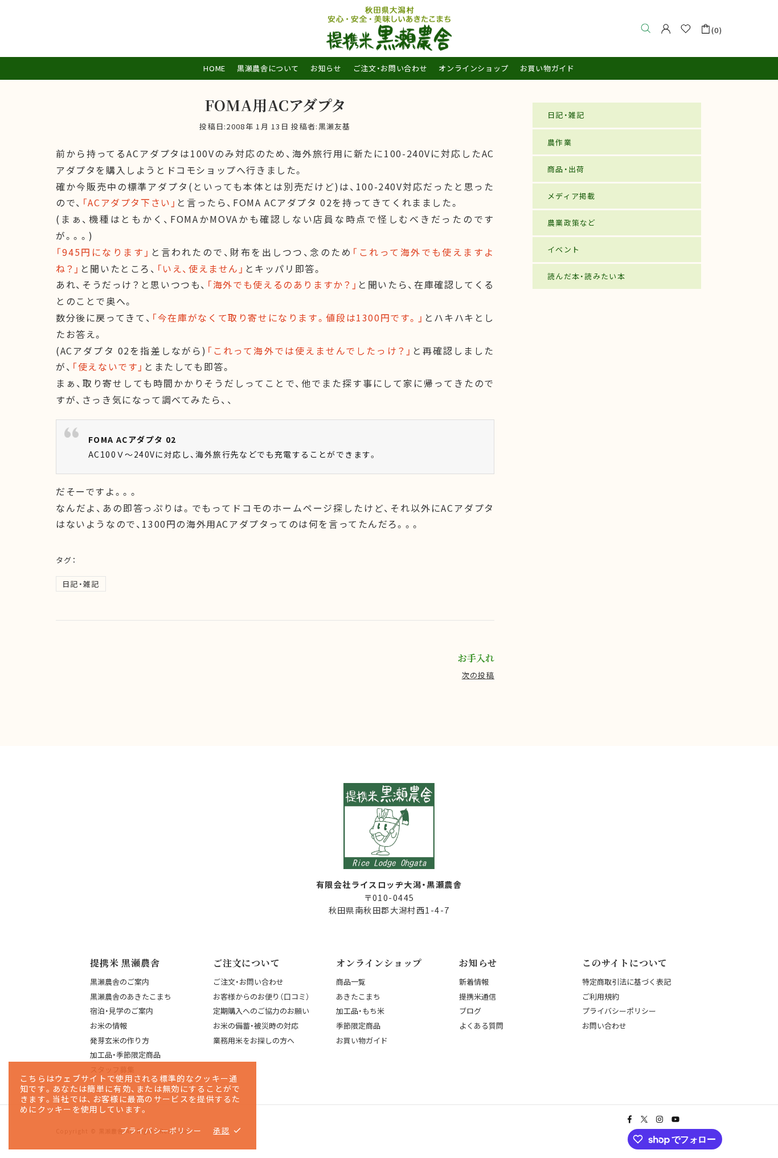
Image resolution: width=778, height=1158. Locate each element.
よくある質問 (481, 1025)
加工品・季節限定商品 (125, 1054)
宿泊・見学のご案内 (121, 1011)
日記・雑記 (81, 583)
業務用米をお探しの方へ (253, 1040)
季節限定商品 (358, 1025)
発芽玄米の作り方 (119, 1040)
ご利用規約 (600, 996)
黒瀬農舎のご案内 (119, 981)
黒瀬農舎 (389, 28)
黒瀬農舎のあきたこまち (130, 996)
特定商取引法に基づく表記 (626, 981)
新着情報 (474, 981)
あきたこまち (358, 996)
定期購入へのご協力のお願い (261, 1011)
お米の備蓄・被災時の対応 (255, 1025)
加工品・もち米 (360, 1011)
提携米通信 (477, 996)
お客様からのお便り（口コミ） (261, 996)
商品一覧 (351, 981)
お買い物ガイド (362, 1040)
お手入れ (476, 658)
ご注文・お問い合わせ (248, 981)
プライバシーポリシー (619, 1011)
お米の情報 (108, 1025)
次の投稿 (478, 675)
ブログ (470, 1011)
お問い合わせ (604, 1025)
